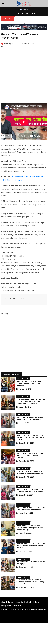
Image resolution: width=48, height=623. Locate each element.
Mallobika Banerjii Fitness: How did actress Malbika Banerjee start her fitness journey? (29, 528)
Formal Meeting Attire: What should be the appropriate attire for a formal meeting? (30, 546)
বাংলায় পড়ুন (25, 9)
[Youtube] (31, 13)
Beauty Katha (23, 379)
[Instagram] (27, 13)
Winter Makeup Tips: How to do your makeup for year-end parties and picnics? (29, 456)
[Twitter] (22, 13)
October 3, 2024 (28, 43)
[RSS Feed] (13, 13)
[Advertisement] (24, 79)
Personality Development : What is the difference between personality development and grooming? (30, 401)
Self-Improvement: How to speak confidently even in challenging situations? (28, 383)
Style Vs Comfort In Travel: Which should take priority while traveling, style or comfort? (31, 438)
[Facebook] (18, 13)
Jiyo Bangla (7, 43)
